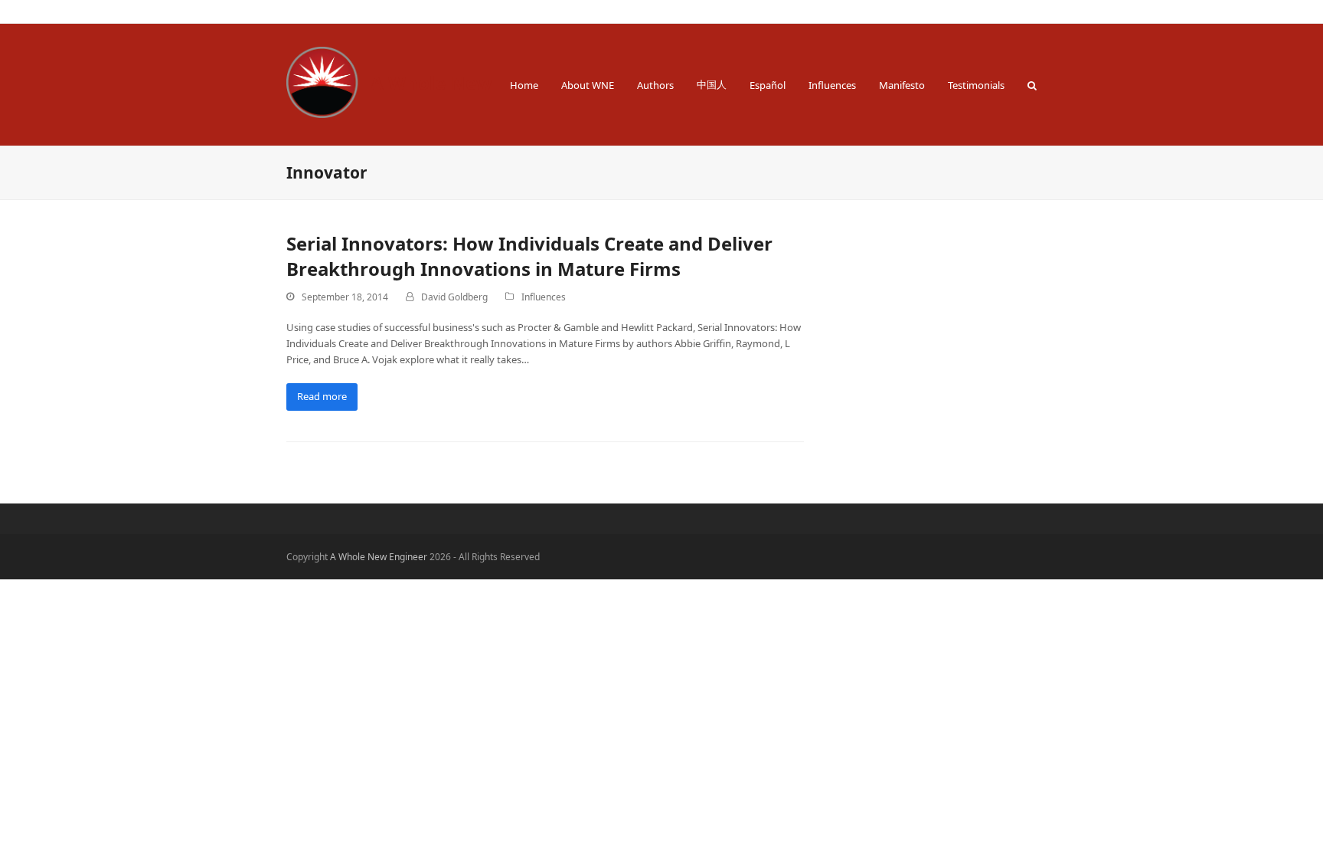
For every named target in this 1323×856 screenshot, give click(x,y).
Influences (543, 296)
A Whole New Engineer (474, 82)
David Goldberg (454, 296)
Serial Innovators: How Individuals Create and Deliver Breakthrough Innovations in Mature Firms (529, 256)
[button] (1032, 85)
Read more (322, 396)
